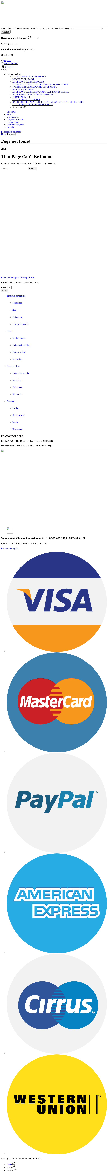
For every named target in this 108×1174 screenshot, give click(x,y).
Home (4, 134)
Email (4, 287)
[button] (6, 60)
